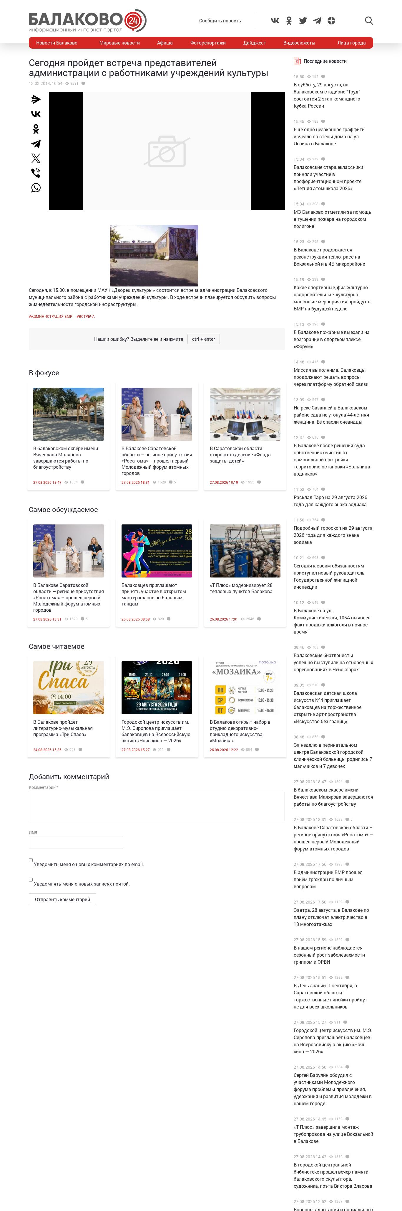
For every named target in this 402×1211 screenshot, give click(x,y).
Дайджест (254, 43)
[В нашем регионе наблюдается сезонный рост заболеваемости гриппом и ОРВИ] (346, 940)
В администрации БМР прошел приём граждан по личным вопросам (328, 879)
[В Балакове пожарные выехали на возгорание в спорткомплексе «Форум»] (322, 324)
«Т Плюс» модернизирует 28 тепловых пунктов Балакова (241, 588)
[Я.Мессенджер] (38, 99)
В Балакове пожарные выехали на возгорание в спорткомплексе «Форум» (332, 339)
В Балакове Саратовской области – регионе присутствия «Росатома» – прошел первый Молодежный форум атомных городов (157, 460)
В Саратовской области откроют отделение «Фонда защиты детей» (240, 454)
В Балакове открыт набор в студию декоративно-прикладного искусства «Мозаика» (240, 731)
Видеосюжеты (299, 43)
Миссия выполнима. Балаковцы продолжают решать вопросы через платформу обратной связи (331, 377)
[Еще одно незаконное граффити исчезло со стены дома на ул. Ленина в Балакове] (322, 121)
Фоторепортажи (208, 43)
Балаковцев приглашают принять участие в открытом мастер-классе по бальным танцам (154, 594)
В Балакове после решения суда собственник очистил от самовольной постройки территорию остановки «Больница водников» (332, 459)
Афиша (165, 43)
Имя (33, 832)
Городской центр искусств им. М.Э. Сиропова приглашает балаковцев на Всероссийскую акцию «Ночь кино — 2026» (156, 731)
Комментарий (43, 787)
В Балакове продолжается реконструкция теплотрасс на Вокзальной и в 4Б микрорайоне (329, 256)
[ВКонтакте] (38, 114)
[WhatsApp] (39, 188)
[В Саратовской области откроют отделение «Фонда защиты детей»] (245, 414)
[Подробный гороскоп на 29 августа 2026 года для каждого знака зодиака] (322, 520)
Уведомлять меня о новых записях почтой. (82, 884)
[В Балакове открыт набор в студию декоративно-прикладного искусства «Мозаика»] (245, 687)
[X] (38, 158)
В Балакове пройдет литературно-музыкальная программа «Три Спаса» (63, 728)
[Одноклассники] (38, 129)
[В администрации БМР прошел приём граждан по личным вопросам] (346, 864)
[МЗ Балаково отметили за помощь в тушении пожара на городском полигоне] (322, 204)
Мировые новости (119, 43)
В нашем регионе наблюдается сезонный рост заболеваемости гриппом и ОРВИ (329, 955)
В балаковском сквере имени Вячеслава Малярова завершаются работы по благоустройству (65, 457)
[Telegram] (38, 143)
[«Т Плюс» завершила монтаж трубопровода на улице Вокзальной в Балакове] (346, 1119)
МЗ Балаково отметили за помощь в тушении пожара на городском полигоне (332, 219)
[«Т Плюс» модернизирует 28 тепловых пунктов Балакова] (245, 550)
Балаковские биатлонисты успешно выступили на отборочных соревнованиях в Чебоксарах (333, 662)
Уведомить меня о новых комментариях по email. (89, 864)
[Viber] (38, 173)
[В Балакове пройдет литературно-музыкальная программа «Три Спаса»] (68, 687)
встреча (87, 316)
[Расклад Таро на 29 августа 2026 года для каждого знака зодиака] (322, 489)
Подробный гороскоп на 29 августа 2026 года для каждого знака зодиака (333, 535)
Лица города (352, 43)
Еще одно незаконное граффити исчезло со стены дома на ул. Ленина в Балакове (329, 136)
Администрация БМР (51, 316)
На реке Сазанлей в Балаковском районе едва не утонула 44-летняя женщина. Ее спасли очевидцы (331, 414)
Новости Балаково (56, 43)
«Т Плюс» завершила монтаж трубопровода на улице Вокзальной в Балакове (333, 1134)
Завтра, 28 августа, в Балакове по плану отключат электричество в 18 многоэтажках (331, 917)
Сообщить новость (220, 20)
